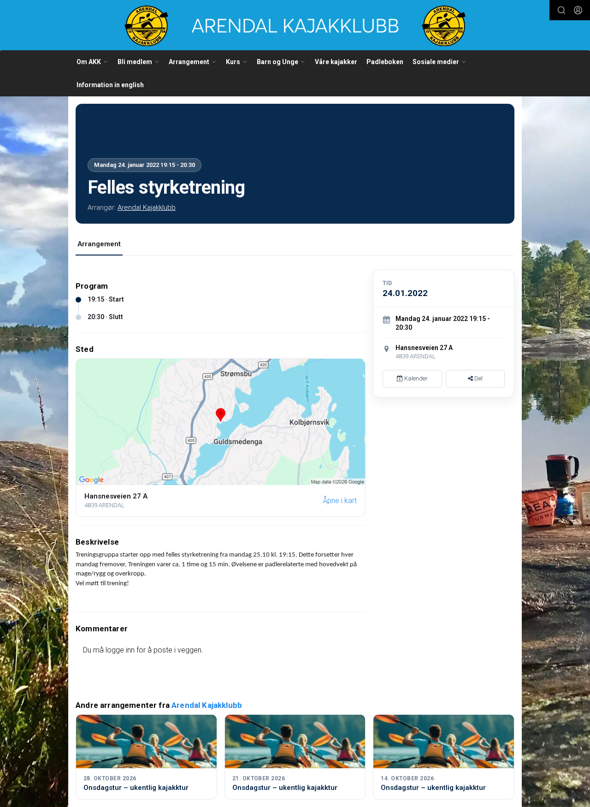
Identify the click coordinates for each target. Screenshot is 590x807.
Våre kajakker (336, 61)
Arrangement (99, 244)
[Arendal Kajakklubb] (295, 26)
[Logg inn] (578, 10)
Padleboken (384, 61)
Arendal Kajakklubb (147, 207)
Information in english (110, 85)
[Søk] (561, 10)
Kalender (415, 378)
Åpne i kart (340, 500)
